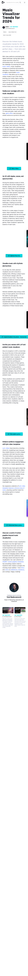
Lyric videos (6, 448)
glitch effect (9, 113)
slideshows (14, 570)
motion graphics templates (13, 561)
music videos (6, 66)
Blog (7, 26)
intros (22, 567)
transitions (21, 570)
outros (7, 570)
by (10, 28)
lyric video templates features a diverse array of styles (13, 488)
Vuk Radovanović (14, 597)
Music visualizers (7, 35)
